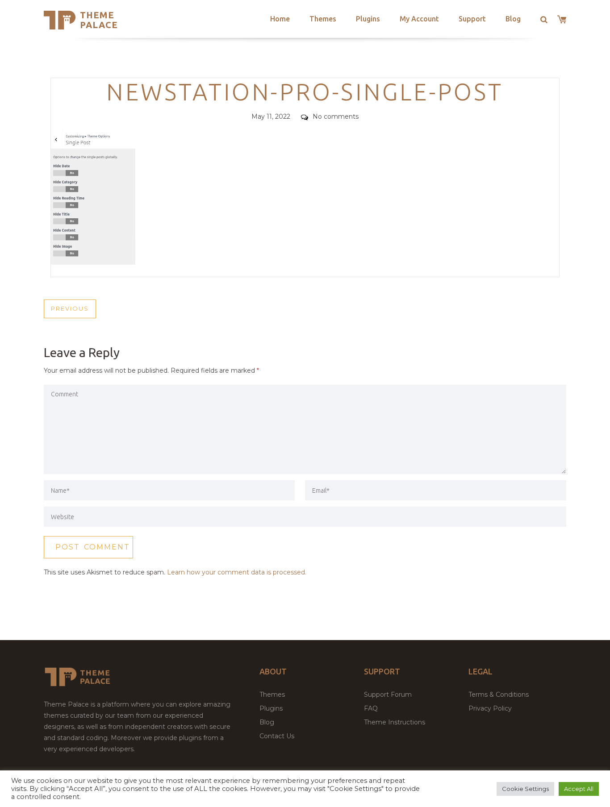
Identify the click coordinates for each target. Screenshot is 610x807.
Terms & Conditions (498, 695)
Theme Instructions (394, 722)
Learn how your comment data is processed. (236, 572)
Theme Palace (99, 20)
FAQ (371, 708)
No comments (336, 116)
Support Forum (388, 695)
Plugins (368, 19)
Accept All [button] (578, 788)
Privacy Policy (490, 708)
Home (280, 19)
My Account (419, 19)
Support (472, 19)
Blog (513, 19)
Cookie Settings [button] (525, 788)
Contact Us (276, 736)
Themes (322, 19)
